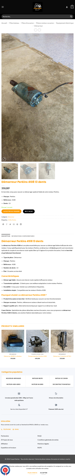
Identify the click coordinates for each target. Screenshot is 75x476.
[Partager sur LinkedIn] (20, 224)
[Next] (69, 97)
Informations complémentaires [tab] (23, 236)
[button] (2, 7)
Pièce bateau (14, 23)
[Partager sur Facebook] (6, 224)
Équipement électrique (65, 23)
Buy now (29, 211)
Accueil (4, 23)
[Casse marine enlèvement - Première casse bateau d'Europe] (37, 7)
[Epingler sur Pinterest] (17, 224)
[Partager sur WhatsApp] (3, 224)
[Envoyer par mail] (13, 224)
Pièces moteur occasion (45, 23)
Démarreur (38, 26)
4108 (9, 220)
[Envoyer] (71, 16)
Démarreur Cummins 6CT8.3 (62, 356)
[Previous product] (39, 29)
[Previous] (5, 97)
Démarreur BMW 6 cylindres (13, 356)
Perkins (14, 220)
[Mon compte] (67, 7)
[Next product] (35, 29)
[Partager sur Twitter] (10, 224)
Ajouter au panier (11, 211)
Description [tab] (5, 236)
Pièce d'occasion (27, 23)
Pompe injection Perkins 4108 (37, 356)
